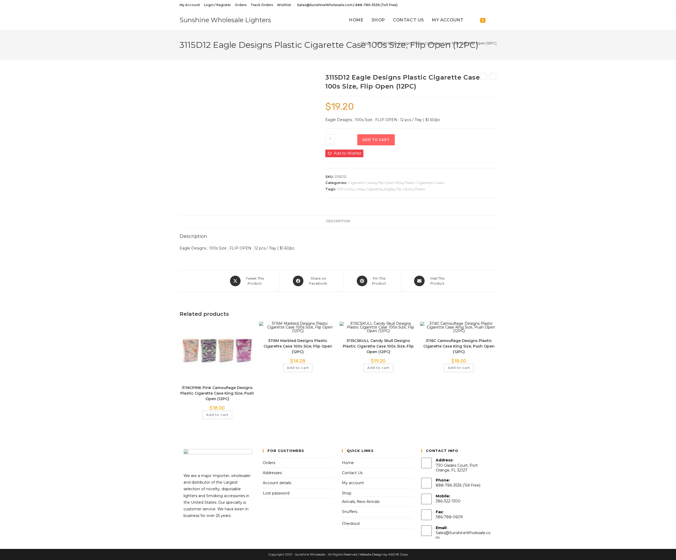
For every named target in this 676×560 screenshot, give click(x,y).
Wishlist (284, 5)
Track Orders (262, 5)
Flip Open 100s (390, 183)
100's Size (345, 189)
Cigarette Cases (362, 183)
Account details (277, 482)
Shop (346, 493)
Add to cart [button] (217, 415)
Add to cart (376, 140)
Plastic (420, 189)
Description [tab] (338, 221)
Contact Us (352, 472)
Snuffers (349, 511)
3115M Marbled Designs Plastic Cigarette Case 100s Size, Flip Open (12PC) (298, 346)
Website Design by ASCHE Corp (383, 554)
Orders (241, 5)
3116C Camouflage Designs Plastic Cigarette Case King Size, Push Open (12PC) (459, 346)
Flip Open (404, 189)
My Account (190, 5)
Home (348, 462)
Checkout (351, 523)
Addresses (272, 472)
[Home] (354, 43)
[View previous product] (483, 76)
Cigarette (374, 189)
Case (359, 189)
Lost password (276, 493)
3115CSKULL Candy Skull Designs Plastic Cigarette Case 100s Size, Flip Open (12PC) (378, 346)
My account (353, 482)
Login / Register (217, 5)
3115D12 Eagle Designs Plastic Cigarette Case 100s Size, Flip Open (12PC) (435, 43)
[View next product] (492, 76)
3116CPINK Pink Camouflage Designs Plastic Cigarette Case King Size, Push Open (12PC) (217, 393)
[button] (344, 153)
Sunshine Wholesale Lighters (225, 20)
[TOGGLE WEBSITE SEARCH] (494, 20)
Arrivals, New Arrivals (360, 501)
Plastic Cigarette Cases (424, 183)
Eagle (389, 189)
